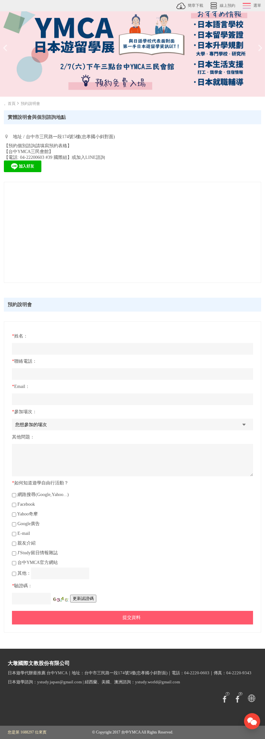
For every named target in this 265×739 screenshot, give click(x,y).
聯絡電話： (24, 361)
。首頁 (10, 103)
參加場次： (24, 411)
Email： (21, 386)
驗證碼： (22, 585)
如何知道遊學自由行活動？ (40, 482)
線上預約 (227, 5)
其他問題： (23, 437)
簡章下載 (195, 5)
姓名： (20, 336)
